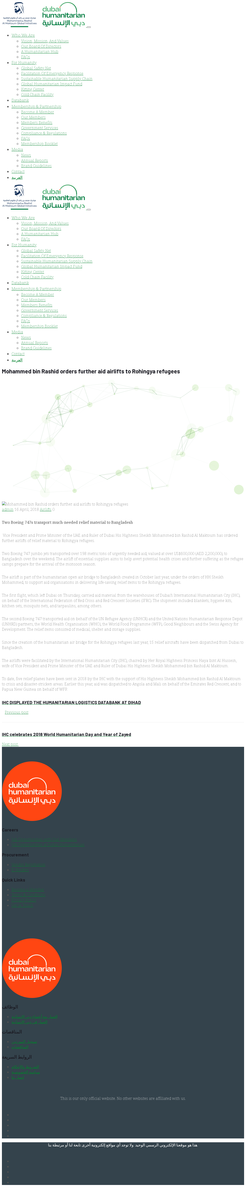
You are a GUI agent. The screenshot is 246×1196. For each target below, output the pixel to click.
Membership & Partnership (36, 106)
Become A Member (37, 112)
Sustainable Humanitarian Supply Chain (56, 78)
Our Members (33, 117)
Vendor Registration (28, 864)
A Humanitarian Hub (39, 51)
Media (17, 149)
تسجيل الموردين (24, 1041)
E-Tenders (20, 869)
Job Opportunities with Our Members (44, 839)
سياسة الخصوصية (26, 1072)
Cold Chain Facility (37, 94)
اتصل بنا (18, 1077)
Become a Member (28, 889)
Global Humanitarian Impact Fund (51, 84)
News (26, 155)
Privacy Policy (24, 900)
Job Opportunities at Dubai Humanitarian (48, 844)
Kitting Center (32, 89)
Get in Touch (22, 905)
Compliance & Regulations (44, 133)
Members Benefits (36, 122)
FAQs (25, 56)
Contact (18, 171)
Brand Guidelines (36, 165)
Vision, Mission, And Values (45, 41)
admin (7, 509)
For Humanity (24, 62)
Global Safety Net (36, 68)
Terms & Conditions (28, 894)
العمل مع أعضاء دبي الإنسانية (34, 1016)
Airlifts (45, 509)
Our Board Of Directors (41, 46)
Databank (20, 100)
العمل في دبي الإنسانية (29, 1022)
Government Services (39, 127)
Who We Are (23, 35)
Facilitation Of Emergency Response (52, 73)
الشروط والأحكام (25, 1066)
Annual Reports (34, 160)
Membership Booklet (39, 143)
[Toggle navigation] (89, 27)
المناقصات (20, 1046)
